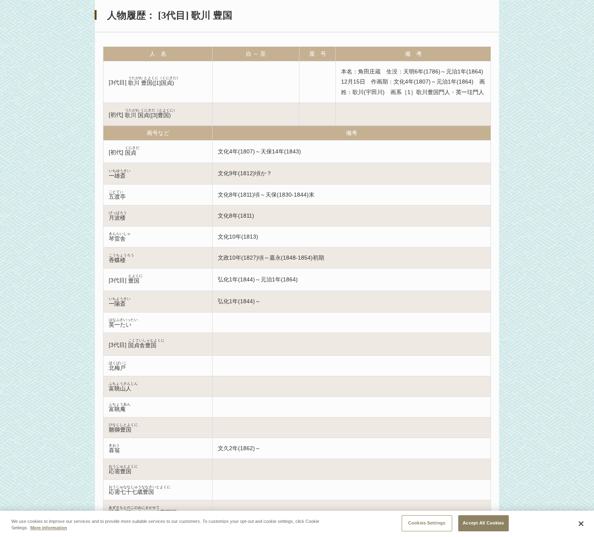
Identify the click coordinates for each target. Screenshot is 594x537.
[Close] (581, 524)
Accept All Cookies (483, 522)
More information (48, 528)
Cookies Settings (426, 522)
